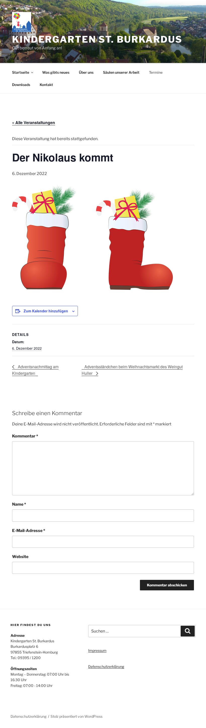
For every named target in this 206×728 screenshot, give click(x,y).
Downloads (21, 84)
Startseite (20, 72)
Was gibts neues (55, 72)
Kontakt (46, 84)
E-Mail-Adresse (28, 530)
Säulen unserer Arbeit (121, 72)
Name (19, 504)
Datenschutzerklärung (106, 666)
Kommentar (25, 436)
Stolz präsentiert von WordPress (76, 716)
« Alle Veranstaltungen (33, 122)
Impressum (97, 650)
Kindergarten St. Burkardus (97, 39)
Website (20, 556)
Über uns (86, 72)
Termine (156, 72)
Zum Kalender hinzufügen (46, 310)
